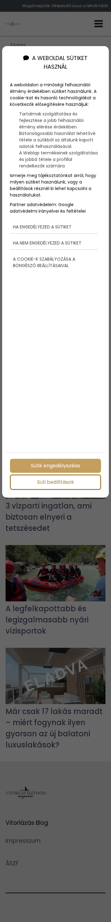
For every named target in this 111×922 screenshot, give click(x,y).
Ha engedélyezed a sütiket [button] (42, 227)
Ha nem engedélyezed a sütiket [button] (47, 243)
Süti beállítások (55, 482)
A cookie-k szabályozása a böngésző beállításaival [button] (44, 262)
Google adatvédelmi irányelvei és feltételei (48, 207)
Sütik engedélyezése (55, 465)
